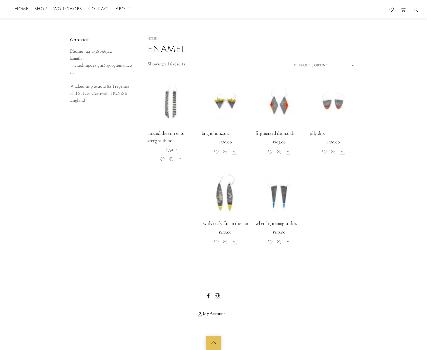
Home (21, 8)
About (123, 8)
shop (41, 8)
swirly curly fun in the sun (225, 223)
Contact (98, 8)
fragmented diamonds (275, 133)
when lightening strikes (276, 223)
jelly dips (317, 133)
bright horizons (215, 133)
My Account (213, 314)
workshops (67, 8)
